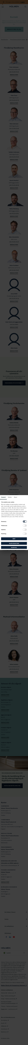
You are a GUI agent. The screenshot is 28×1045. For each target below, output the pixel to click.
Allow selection (14, 543)
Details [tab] (10, 497)
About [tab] (15, 497)
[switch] (25, 525)
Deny (14, 538)
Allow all (14, 547)
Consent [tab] (3, 497)
